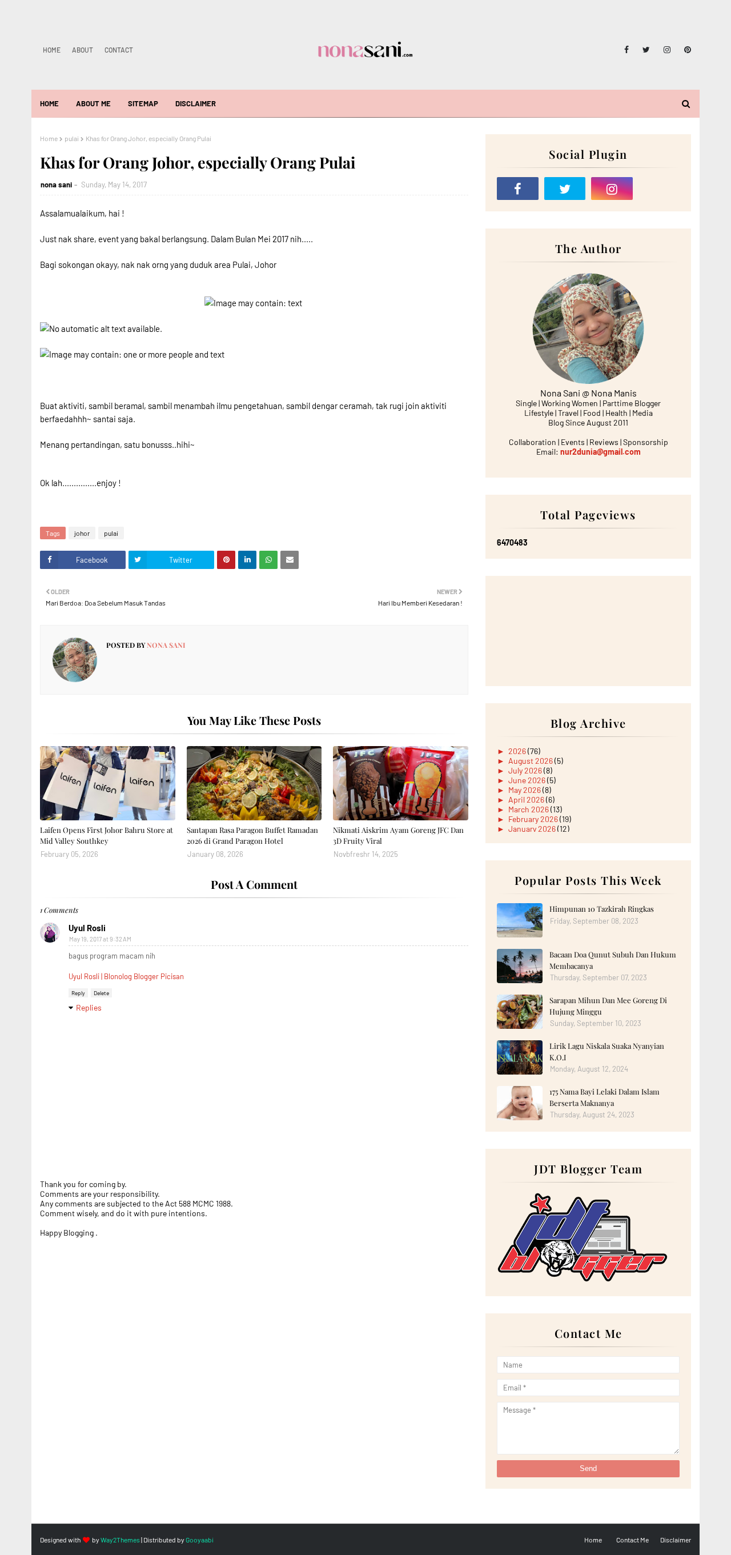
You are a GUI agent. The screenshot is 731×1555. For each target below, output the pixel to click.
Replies (89, 1007)
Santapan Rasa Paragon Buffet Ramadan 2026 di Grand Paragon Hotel (252, 835)
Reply (78, 992)
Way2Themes (120, 1540)
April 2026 (527, 799)
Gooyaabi (200, 1540)
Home (52, 50)
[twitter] (646, 49)
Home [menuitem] (49, 103)
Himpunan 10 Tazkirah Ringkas (601, 908)
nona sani (56, 184)
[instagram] (667, 49)
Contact (119, 50)
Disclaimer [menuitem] (195, 103)
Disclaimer (675, 1540)
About (82, 50)
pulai (72, 138)
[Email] (659, 188)
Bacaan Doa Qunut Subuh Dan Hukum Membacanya (612, 960)
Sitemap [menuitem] (143, 103)
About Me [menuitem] (93, 103)
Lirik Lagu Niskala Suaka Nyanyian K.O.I (606, 1051)
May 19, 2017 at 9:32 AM (100, 939)
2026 (518, 751)
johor (82, 533)
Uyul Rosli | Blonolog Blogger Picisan (126, 976)
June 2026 (527, 780)
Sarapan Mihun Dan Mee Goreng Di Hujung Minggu (608, 1005)
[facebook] (626, 49)
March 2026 (529, 809)
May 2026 (525, 790)
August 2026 (531, 761)
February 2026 (534, 819)
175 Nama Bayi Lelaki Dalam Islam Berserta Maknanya (604, 1097)
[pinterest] (685, 49)
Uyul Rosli (87, 928)
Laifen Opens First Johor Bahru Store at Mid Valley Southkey (106, 835)
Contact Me (632, 1540)
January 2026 (532, 828)
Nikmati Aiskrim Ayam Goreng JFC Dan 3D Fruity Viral (398, 835)
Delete (101, 992)
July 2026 (526, 770)
